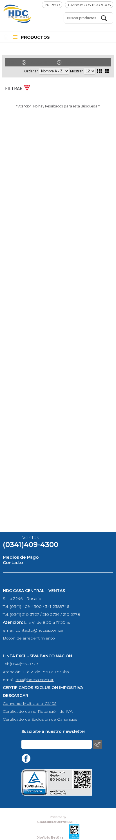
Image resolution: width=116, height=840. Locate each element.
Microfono (76, 62)
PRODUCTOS (35, 37)
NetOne (50, 837)
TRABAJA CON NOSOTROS (89, 5)
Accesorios (41, 62)
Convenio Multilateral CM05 (29, 703)
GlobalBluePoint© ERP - (58, 819)
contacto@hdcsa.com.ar (39, 630)
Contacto (13, 562)
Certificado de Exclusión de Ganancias (40, 719)
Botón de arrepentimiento (29, 638)
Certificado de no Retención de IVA (38, 711)
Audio (11, 62)
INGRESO (52, 5)
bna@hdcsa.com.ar (34, 679)
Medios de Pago (21, 557)
